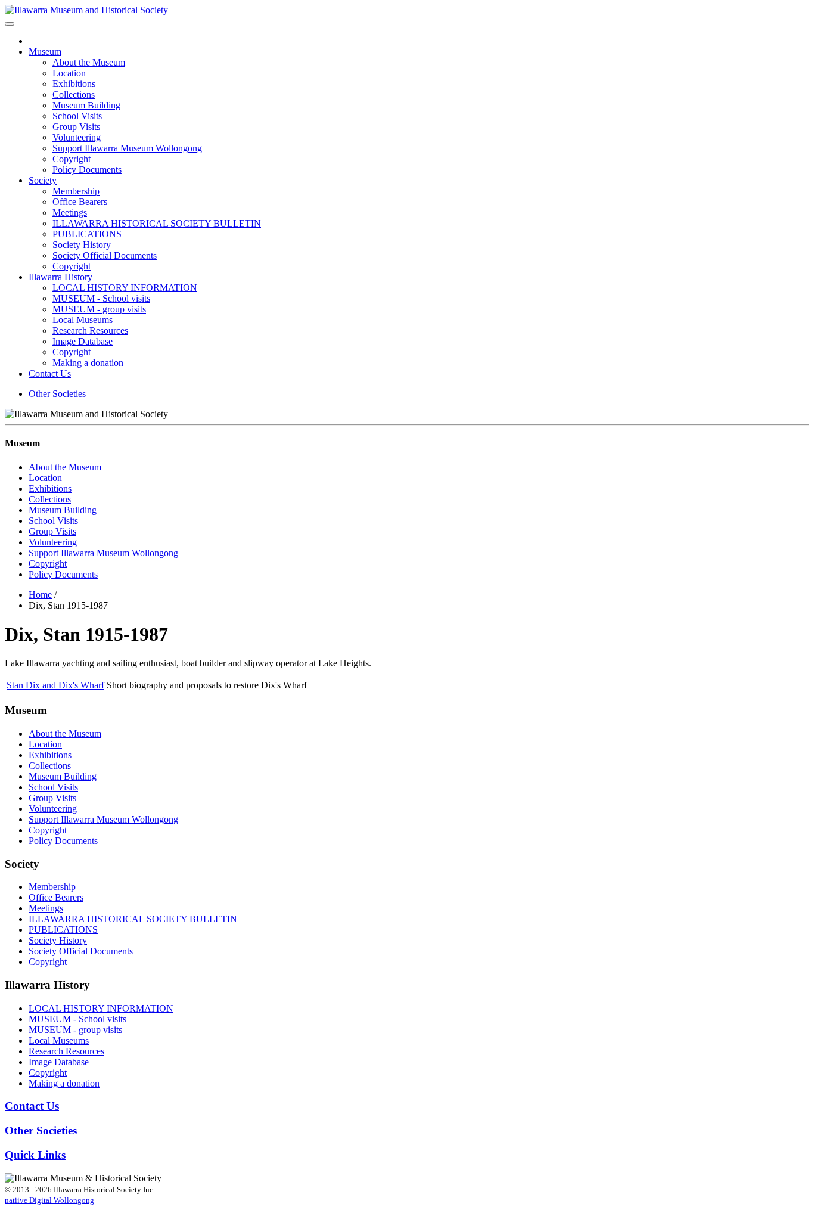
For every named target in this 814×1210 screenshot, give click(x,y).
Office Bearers (79, 202)
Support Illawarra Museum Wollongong (127, 148)
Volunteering (76, 137)
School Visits (77, 116)
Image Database (82, 341)
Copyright (71, 159)
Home (40, 595)
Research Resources (90, 330)
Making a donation (87, 363)
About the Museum (88, 62)
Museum (45, 51)
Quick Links (35, 1155)
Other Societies (57, 394)
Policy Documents (87, 170)
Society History (81, 245)
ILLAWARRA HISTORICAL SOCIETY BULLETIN (156, 223)
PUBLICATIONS (87, 234)
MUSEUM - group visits (99, 309)
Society (43, 180)
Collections (73, 94)
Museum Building (86, 105)
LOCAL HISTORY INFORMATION (124, 288)
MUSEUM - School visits (101, 298)
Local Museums (82, 320)
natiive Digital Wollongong (49, 1200)
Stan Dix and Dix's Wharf (55, 685)
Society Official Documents (104, 255)
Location (69, 73)
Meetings (69, 212)
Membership (76, 191)
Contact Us (50, 373)
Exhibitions (73, 84)
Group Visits (76, 127)
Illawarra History (60, 277)
